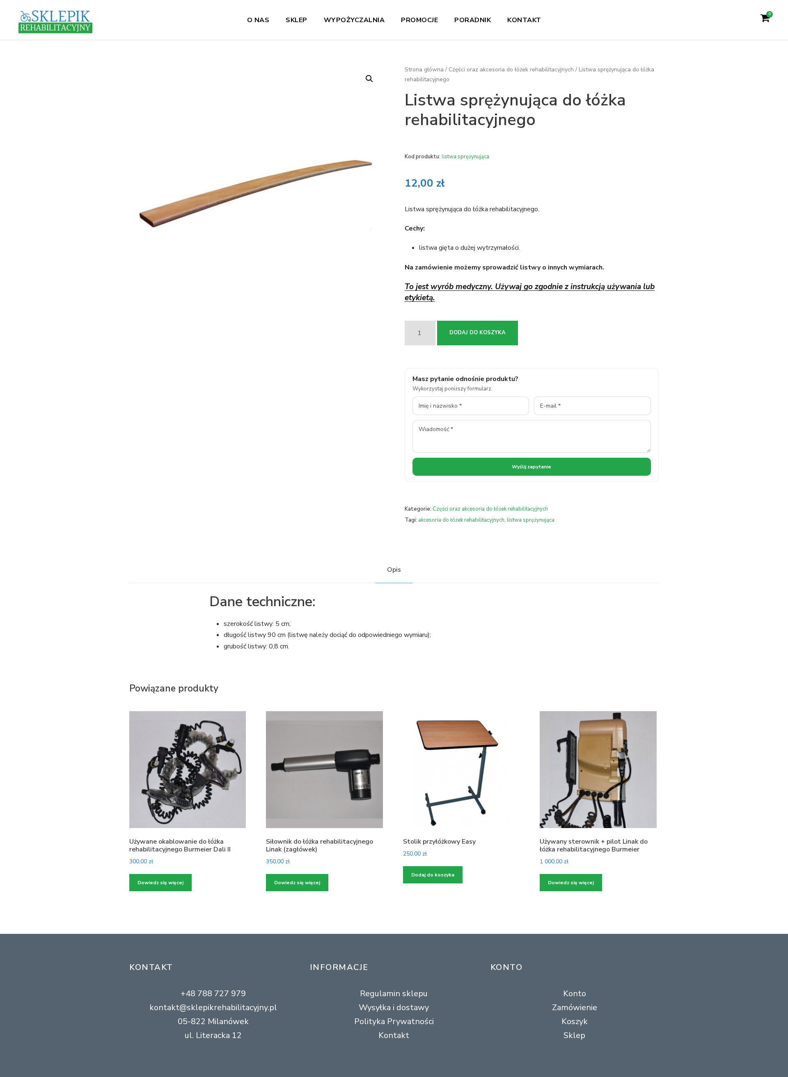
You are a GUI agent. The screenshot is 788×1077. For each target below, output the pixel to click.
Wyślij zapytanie (531, 466)
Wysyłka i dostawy (394, 1007)
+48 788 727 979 (213, 993)
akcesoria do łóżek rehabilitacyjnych (461, 520)
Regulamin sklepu (394, 993)
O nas (258, 20)
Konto (574, 993)
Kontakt (524, 20)
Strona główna (424, 69)
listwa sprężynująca (530, 520)
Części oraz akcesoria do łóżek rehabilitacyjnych (511, 69)
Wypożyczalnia (354, 20)
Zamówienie (574, 1007)
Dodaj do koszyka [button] (432, 875)
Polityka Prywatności (394, 1021)
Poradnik (472, 20)
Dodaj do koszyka (477, 332)
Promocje (419, 20)
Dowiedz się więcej (160, 882)
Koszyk (574, 1021)
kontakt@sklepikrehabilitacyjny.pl (213, 1007)
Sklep (296, 20)
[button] (369, 78)
